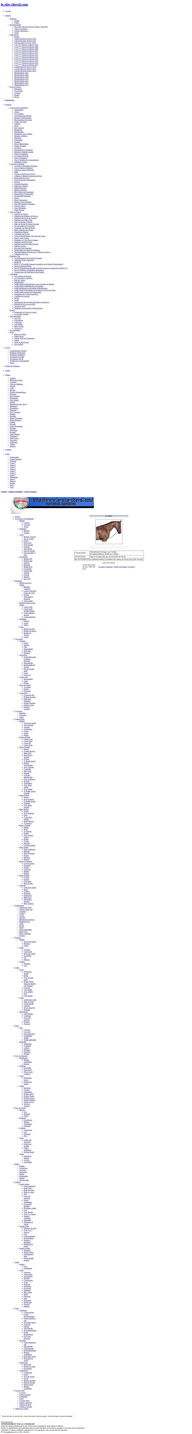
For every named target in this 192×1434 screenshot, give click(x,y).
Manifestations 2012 (21, 81)
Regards (13, 432)
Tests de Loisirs (19, 206)
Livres (16, 33)
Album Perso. (19, 336)
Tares (12, 487)
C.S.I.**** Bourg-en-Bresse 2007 (26, 45)
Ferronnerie (14, 398)
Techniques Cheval (16, 359)
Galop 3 (12, 467)
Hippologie (18, 130)
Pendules (13, 416)
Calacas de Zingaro (21, 29)
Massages (17, 138)
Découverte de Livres (21, 178)
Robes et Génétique (21, 154)
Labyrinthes (18, 324)
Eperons (17, 182)
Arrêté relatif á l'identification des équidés (28, 286)
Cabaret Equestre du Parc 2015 (25, 41)
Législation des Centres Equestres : (26, 294)
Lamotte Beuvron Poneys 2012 (25, 71)
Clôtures (17, 124)
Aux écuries (18, 91)
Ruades (16, 95)
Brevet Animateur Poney (23, 266)
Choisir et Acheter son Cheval (24, 174)
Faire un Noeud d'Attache (23, 222)
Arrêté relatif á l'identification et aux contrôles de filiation (34, 284)
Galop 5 (12, 471)
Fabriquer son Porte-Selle (23, 242)
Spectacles (13, 440)
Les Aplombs (19, 114)
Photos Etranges (15, 420)
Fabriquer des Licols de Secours (25, 218)
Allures (16, 112)
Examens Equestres (21, 184)
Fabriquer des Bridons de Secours (26, 216)
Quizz (7, 454)
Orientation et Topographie (23, 194)
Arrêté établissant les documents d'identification (30, 288)
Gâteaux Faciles (19, 246)
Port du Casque (19, 280)
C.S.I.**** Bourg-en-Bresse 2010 (26, 51)
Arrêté (16, 300)
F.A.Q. (7, 348)
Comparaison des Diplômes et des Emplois (29, 272)
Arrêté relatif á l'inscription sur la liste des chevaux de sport (34, 290)
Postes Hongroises (16, 426)
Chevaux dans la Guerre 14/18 (25, 43)
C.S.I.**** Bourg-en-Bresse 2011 (26, 53)
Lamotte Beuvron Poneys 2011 (25, 69)
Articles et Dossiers (15, 492)
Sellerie (12, 483)
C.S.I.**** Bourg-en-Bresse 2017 (26, 65)
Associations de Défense (22, 116)
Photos (7, 375)
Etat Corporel (19, 128)
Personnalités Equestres (22, 196)
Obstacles (13, 410)
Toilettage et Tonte (20, 162)
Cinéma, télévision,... (21, 31)
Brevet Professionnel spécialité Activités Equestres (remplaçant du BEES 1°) (41, 268)
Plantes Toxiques (20, 146)
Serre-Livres (14, 438)
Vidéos (16, 23)
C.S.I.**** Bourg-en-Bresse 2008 (26, 47)
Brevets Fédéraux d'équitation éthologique (29, 270)
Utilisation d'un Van (21, 254)
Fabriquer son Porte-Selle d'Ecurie (26, 244)
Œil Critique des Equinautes (24, 192)
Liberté (12, 402)
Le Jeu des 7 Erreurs (21, 314)
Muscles (13, 481)
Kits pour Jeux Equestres (23, 248)
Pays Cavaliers (15, 412)
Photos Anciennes (16, 418)
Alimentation (18, 110)
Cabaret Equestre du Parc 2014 (25, 39)
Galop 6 (12, 473)
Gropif (16, 340)
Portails (12, 422)
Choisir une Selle (20, 122)
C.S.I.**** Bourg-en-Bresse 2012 (26, 55)
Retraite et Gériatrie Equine (23, 152)
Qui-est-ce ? (18, 328)
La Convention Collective (23, 278)
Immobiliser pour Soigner (23, 134)
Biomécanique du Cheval (23, 120)
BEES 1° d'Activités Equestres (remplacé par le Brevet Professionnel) (38, 264)
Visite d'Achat (19, 210)
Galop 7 (12, 475)
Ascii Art (17, 318)
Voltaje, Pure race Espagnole (24, 338)
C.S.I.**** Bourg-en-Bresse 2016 (26, 63)
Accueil (8, 11)
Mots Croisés (18, 326)
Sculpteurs (13, 436)
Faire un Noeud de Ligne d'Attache (26, 224)
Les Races (17, 148)
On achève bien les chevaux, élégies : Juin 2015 (31, 27)
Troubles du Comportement (19, 361)
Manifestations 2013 (21, 83)
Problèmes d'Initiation (17, 355)
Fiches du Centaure (21, 186)
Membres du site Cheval (18, 404)
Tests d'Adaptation (20, 158)
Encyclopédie (14, 396)
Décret (16, 298)
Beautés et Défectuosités (22, 118)
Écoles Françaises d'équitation (24, 180)
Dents (16, 126)
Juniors (12, 479)
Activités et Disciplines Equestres (26, 166)
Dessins (12, 390)
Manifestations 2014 (21, 85)
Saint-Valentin (15, 434)
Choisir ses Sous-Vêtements (24, 170)
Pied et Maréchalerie (21, 144)
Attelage (13, 378)
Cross (12, 388)
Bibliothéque (9, 100)
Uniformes (13, 442)
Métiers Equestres (20, 190)
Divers (16, 97)
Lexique (8, 450)
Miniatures (13, 406)
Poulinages (13, 430)
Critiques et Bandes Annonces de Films (28, 176)
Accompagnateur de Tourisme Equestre (28, 258)
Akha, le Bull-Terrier (21, 342)
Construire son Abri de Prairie (24, 228)
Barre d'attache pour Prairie (23, 230)
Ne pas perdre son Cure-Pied (24, 226)
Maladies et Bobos (20, 136)
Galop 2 (12, 465)
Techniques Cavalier (17, 357)
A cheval (17, 93)
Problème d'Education (17, 353)
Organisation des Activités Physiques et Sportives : (32, 302)
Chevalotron (18, 320)
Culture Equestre (16, 459)
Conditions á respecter (22, 296)
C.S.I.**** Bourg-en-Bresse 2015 (26, 61)
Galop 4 (12, 469)
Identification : (19, 282)
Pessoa (16, 198)
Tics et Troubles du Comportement (26, 160)
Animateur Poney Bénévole (24, 260)
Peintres (12, 414)
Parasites (17, 142)
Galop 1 (12, 463)
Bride (16, 172)
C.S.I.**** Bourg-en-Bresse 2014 (26, 59)
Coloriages (18, 322)
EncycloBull (18, 344)
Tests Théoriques (20, 208)
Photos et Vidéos (20, 334)
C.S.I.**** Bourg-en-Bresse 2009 (26, 49)
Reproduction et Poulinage (23, 150)
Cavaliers (13, 382)
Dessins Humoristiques (18, 392)
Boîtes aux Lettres (16, 380)
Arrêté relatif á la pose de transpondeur (27, 292)
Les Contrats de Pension (22, 276)
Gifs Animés (14, 400)
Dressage (13, 394)
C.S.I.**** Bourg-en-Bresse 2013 (26, 57)
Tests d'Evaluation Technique (24, 204)
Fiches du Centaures (12, 366)
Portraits (13, 424)
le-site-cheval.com (14, 4)
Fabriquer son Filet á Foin (23, 220)
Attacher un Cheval (21, 214)
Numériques (14, 408)
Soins (12, 485)
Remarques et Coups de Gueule (25, 312)
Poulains (13, 428)
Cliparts (12, 386)
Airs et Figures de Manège (23, 168)
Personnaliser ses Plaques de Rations (27, 250)
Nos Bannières (15, 330)
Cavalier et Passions (106, 567)
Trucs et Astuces (30, 492)
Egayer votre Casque (21, 238)
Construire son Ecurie (21, 234)
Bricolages (18, 89)
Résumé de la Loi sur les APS (24, 304)
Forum (7, 370)
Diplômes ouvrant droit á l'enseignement (28, 308)
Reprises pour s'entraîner (22, 202)
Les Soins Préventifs (21, 156)
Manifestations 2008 (21, 75)
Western (12, 446)
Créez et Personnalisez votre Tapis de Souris (29, 236)
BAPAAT (17, 262)
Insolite (16, 21)
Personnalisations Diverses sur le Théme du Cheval (32, 252)
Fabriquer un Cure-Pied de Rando (26, 240)
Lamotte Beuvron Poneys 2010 (25, 67)
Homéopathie (19, 132)
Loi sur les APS (19, 306)
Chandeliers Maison (21, 232)
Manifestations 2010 (21, 79)
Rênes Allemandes (20, 200)
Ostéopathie (18, 140)
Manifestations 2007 (21, 73)
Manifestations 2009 (21, 77)
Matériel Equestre (20, 188)
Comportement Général (18, 351)
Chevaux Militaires (16, 384)
